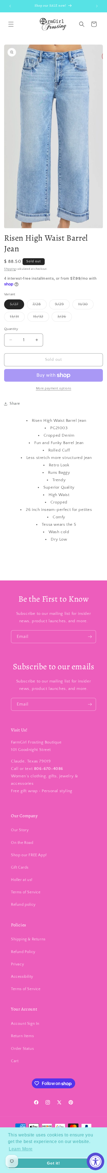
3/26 (64, 318)
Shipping (10, 269)
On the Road (22, 843)
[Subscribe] (90, 636)
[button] (11, 24)
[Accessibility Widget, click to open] (95, 1161)
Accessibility (22, 976)
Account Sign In (25, 1023)
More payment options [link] (53, 388)
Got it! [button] (53, 1163)
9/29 (62, 305)
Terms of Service (26, 892)
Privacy (17, 964)
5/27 (17, 305)
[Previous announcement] (10, 6)
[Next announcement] (97, 6)
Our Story (20, 830)
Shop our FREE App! (29, 855)
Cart (14, 1061)
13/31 (17, 318)
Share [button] (15, 403)
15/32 (41, 318)
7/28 (40, 305)
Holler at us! (22, 880)
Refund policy (23, 904)
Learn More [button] (21, 1149)
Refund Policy (23, 952)
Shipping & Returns (28, 939)
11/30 (86, 305)
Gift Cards (20, 867)
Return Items (22, 1036)
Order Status (22, 1049)
